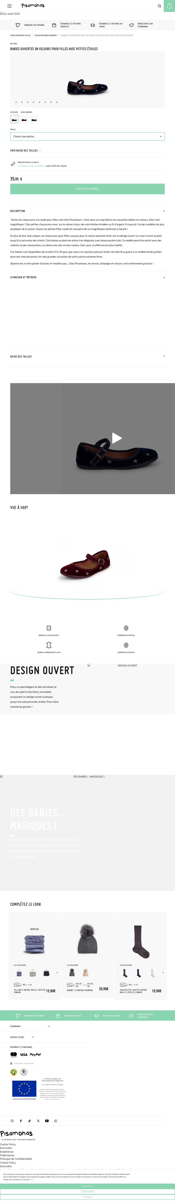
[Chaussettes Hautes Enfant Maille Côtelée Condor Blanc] (152, 973)
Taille (12, 129)
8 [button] (57, 102)
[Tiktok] (29, 1120)
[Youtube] (47, 1120)
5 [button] (39, 102)
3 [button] (28, 102)
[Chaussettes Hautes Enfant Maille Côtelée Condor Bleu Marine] (139, 973)
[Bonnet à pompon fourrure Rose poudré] (86, 973)
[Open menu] (9, 6)
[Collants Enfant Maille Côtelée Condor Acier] (19, 973)
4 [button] (33, 102)
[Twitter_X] (38, 1120)
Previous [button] (12, 972)
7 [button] (51, 102)
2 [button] (22, 102)
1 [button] (16, 102)
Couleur (21, 112)
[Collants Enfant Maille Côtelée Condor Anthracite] (46, 973)
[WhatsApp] (55, 1120)
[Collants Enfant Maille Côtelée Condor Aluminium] (33, 973)
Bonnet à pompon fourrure (80, 990)
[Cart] (169, 6)
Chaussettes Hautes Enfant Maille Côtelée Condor (133, 991)
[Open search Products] (159, 6)
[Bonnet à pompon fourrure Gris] (72, 973)
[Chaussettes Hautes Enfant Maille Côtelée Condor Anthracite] (125, 973)
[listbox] (87, 120)
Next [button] (57, 972)
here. (32, 1179)
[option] (24, 119)
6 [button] (45, 102)
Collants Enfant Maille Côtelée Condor (30, 991)
